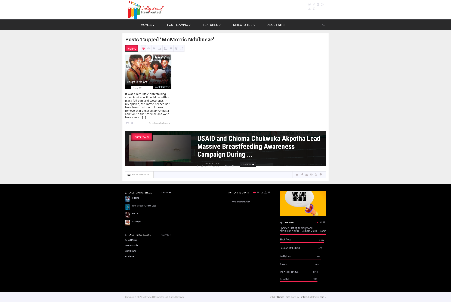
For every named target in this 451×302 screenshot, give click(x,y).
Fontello (303, 296)
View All (165, 192)
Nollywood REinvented (210, 166)
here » (323, 296)
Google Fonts (283, 296)
